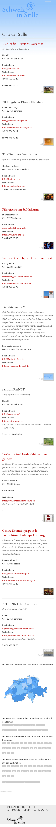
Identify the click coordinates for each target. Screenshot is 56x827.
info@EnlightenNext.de (13, 359)
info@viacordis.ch (10, 69)
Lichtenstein (26, 730)
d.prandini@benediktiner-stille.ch (18, 629)
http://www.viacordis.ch (13, 75)
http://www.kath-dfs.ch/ (13, 235)
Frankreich (9, 730)
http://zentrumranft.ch (12, 421)
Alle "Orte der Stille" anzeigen (21, 782)
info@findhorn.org (11, 179)
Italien (40, 725)
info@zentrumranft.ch (12, 414)
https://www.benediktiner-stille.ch (18, 636)
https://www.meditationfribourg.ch (18, 501)
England (41, 730)
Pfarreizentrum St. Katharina (20, 209)
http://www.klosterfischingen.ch (17, 128)
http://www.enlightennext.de (15, 366)
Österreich (27, 725)
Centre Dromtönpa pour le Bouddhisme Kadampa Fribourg (23, 532)
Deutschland (11, 725)
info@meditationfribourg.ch (15, 574)
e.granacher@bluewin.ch (14, 228)
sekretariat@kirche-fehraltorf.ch (17, 277)
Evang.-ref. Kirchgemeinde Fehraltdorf (27, 258)
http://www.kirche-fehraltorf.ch (16, 284)
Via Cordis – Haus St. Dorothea (22, 43)
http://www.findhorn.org (13, 186)
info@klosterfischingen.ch (14, 121)
